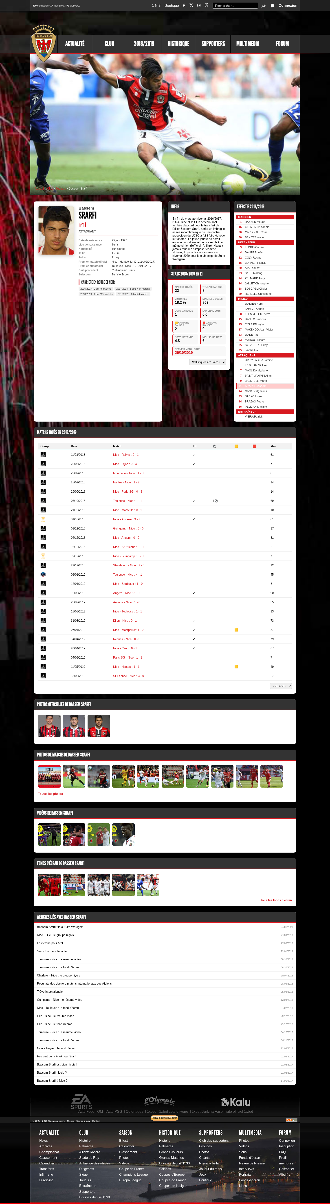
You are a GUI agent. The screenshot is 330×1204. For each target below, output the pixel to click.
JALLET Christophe (257, 283)
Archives (45, 1146)
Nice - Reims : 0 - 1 (126, 454)
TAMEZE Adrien (254, 308)
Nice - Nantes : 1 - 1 (126, 666)
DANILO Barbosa (255, 319)
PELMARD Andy (255, 278)
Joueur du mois (210, 1169)
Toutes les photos (50, 793)
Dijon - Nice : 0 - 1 (125, 620)
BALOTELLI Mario (256, 380)
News (43, 1140)
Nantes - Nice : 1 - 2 (126, 482)
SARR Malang (253, 273)
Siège (83, 1174)
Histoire (84, 1140)
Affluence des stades (94, 1163)
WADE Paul (252, 334)
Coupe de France (132, 1169)
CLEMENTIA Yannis (257, 227)
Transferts (46, 1169)
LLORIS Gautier (254, 247)
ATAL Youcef (252, 268)
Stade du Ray (89, 1157)
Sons (243, 1152)
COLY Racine (253, 257)
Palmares (166, 1146)
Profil (282, 1157)
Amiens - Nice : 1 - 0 (126, 602)
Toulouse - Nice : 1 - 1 (127, 501)
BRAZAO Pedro (254, 401)
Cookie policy (83, 1121)
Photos (124, 1157)
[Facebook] (184, 5)
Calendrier (46, 1163)
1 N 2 (156, 5)
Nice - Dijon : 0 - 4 (125, 464)
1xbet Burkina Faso (207, 1111)
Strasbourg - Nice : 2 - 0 (128, 565)
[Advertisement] (218, 22)
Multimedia (247, 44)
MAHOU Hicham (255, 340)
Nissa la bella (209, 1163)
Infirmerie (46, 1174)
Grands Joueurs (171, 1152)
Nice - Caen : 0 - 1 (125, 648)
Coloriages (134, 1111)
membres (286, 1163)
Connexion (288, 5)
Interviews (246, 1169)
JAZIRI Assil (252, 350)
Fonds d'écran (249, 1157)
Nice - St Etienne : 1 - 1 (128, 547)
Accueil (39, 188)
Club (109, 44)
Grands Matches (171, 1157)
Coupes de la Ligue (173, 1186)
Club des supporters (214, 1140)
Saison (126, 1132)
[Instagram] (198, 5)
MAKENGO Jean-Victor (259, 329)
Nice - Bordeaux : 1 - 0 (128, 583)
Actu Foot (86, 1111)
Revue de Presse (252, 1163)
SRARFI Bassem (255, 386)
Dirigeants (86, 1169)
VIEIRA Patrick (253, 416)
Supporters (213, 44)
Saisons (165, 1169)
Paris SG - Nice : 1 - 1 (127, 657)
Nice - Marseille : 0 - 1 (127, 510)
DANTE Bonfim (254, 252)
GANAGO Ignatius (256, 391)
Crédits (70, 1121)
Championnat (49, 1152)
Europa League (130, 1180)
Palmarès (86, 1146)
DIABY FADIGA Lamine (259, 360)
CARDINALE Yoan (256, 232)
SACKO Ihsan (253, 396)
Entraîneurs (87, 1186)
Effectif (124, 1140)
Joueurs (61, 188)
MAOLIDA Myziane (256, 370)
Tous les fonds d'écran (276, 900)
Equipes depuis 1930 (94, 1197)
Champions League (133, 1174)
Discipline (46, 1180)
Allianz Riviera (89, 1152)
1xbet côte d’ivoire (173, 1111)
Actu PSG (114, 1111)
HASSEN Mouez (255, 221)
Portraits (245, 1174)
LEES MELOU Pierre (257, 314)
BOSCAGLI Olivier (256, 288)
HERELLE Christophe (258, 293)
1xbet (151, 1111)
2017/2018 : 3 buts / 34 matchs (133, 288)
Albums (284, 1174)
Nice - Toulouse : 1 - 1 (127, 611)
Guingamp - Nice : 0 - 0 (128, 528)
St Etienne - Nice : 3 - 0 (128, 676)
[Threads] (207, 6)
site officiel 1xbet (239, 1111)
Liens (243, 1186)
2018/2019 (144, 44)
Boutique (172, 5)
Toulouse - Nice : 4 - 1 (127, 574)
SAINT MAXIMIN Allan (258, 375)
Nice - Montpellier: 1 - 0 (128, 630)
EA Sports (81, 1102)
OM (100, 1111)
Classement (48, 1157)
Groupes (205, 1146)
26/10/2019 (184, 353)
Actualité (74, 44)
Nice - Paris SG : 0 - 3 (127, 491)
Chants (204, 1157)
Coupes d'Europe (172, 1174)
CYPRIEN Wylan (255, 324)
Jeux (202, 1174)
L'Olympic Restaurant (159, 1102)
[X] (191, 6)
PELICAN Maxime (256, 406)
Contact (96, 1121)
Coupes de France (172, 1180)
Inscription (286, 1146)
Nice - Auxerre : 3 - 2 (126, 519)
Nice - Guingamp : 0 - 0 (128, 556)
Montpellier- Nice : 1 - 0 (128, 473)
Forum (282, 44)
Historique (178, 44)
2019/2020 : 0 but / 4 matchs (133, 294)
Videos (124, 1163)
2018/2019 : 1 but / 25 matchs (96, 294)
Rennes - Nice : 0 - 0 (126, 639)
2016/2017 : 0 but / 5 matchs (95, 288)
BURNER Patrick (255, 262)
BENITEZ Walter (255, 237)
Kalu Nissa (235, 1102)
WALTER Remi (254, 303)
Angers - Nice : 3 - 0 (126, 593)
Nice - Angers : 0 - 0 (126, 537)
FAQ (282, 1152)
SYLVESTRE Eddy (256, 345)
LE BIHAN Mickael (256, 365)
